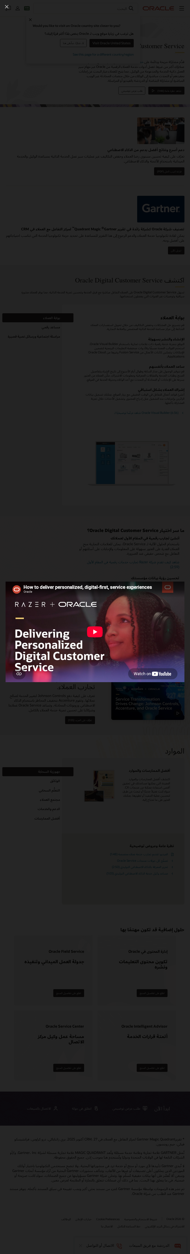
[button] (7, 7)
